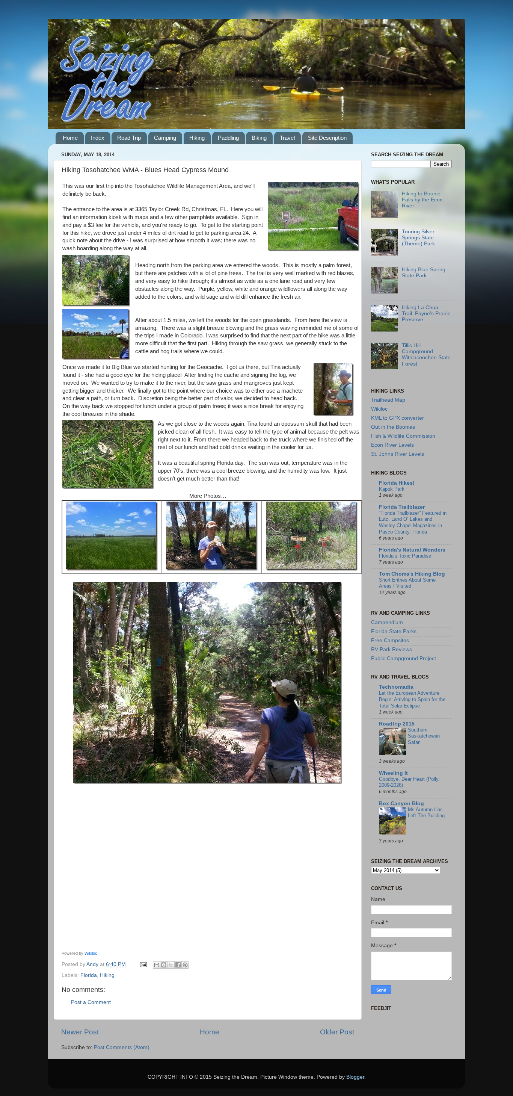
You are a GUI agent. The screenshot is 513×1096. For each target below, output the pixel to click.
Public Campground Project (403, 658)
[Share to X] (171, 965)
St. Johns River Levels (397, 454)
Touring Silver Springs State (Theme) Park (418, 237)
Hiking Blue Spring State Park (423, 272)
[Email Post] (142, 964)
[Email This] (156, 965)
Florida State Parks (393, 631)
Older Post (337, 1032)
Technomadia (396, 687)
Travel (287, 138)
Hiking (197, 138)
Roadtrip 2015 (397, 724)
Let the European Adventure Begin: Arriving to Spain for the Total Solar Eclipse (412, 699)
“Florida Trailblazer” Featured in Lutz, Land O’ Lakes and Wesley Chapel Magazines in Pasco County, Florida (413, 522)
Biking (259, 138)
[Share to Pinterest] (185, 965)
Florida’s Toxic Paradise (405, 556)
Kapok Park (391, 489)
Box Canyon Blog (401, 803)
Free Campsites (390, 640)
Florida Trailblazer (402, 507)
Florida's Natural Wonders (412, 550)
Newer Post (80, 1032)
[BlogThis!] (163, 965)
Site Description (327, 138)
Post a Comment (91, 1002)
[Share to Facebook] (178, 965)
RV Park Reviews (391, 649)
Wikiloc (90, 953)
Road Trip (129, 138)
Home (70, 138)
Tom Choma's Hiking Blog (412, 574)
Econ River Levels (392, 445)
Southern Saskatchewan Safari (424, 736)
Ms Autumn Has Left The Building (426, 813)
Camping (165, 138)
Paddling (228, 138)
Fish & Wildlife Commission (403, 436)
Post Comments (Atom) (121, 1047)
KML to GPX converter (397, 418)
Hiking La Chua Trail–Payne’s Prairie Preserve (426, 313)
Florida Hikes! (397, 483)
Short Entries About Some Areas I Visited (407, 583)
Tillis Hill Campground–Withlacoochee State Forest (426, 355)
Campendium (387, 622)
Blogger (355, 1077)
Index (97, 138)
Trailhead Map (388, 400)
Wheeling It (393, 773)
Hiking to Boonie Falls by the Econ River (422, 200)
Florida (88, 975)
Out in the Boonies (393, 427)
